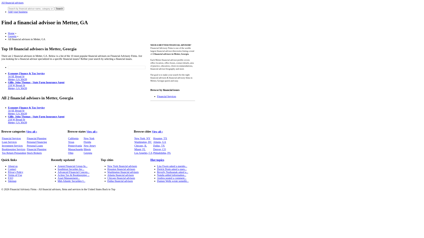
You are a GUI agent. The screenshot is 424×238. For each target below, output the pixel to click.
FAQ (10, 178)
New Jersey (90, 145)
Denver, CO (159, 149)
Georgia (12, 36)
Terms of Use (15, 175)
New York (89, 138)
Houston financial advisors (121, 169)
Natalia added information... (171, 175)
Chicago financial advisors (121, 178)
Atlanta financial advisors (120, 175)
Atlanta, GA (159, 142)
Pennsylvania (75, 145)
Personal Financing (37, 142)
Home (11, 33)
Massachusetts (75, 149)
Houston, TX (160, 138)
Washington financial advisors (123, 172)
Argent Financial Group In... (72, 166)
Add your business (17, 11)
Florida (87, 142)
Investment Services (12, 145)
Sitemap (12, 181)
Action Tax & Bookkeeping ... (73, 175)
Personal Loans (35, 145)
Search (59, 8)
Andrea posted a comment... (171, 178)
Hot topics (157, 160)
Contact (12, 169)
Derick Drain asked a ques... (172, 169)
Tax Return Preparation (14, 153)
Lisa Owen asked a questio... (172, 166)
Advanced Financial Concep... (73, 172)
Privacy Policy (15, 172)
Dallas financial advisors (120, 181)
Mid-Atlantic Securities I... (71, 181)
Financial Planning (36, 138)
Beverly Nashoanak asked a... (172, 172)
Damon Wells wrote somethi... (173, 181)
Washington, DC (143, 142)
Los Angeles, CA (143, 153)
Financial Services (166, 96)
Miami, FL (140, 149)
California (73, 138)
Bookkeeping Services (13, 149)
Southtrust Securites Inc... (71, 169)
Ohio (70, 153)
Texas (71, 142)
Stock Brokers (34, 153)
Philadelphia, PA (162, 153)
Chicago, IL (140, 145)
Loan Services (9, 142)
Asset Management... (69, 178)
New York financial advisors (122, 166)
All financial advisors (12, 2)
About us (13, 166)
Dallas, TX (159, 145)
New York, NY (142, 138)
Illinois (87, 149)
